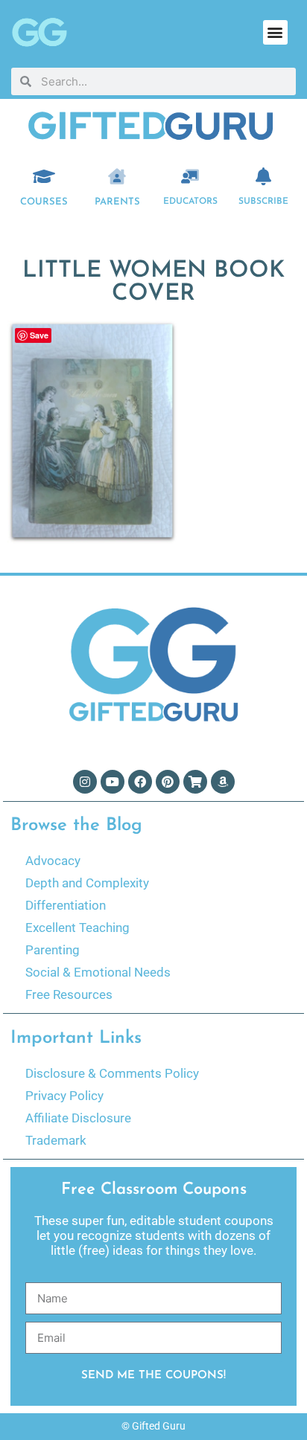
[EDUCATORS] (190, 176)
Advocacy (52, 860)
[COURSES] (44, 176)
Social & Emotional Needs (98, 972)
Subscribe (263, 201)
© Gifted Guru (153, 1426)
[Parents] (117, 176)
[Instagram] (85, 782)
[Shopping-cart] (195, 782)
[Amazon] (223, 782)
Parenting (52, 949)
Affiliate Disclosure (78, 1117)
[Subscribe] (263, 176)
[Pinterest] (168, 782)
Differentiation (65, 905)
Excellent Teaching (77, 927)
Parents (117, 202)
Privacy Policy (64, 1095)
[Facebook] (140, 782)
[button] (275, 32)
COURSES (44, 202)
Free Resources (69, 994)
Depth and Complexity (87, 882)
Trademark (55, 1140)
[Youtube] (112, 782)
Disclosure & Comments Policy (112, 1073)
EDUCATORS (190, 201)
